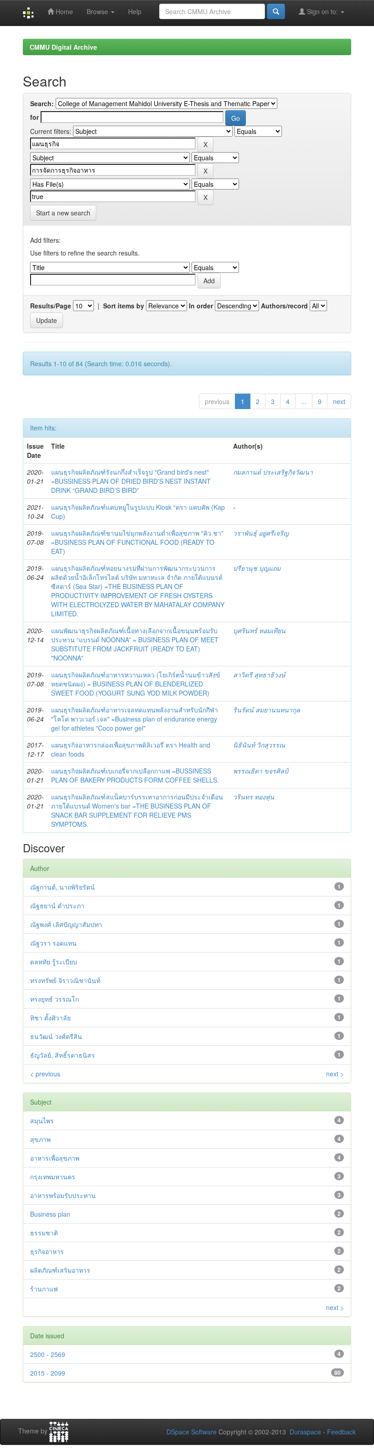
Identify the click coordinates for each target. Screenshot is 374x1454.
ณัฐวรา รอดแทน (53, 942)
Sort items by (123, 305)
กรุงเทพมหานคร (52, 1176)
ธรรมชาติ (44, 1232)
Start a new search (63, 212)
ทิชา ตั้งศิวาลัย (50, 1017)
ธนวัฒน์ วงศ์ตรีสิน (56, 1036)
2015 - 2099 (47, 1372)
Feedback (341, 1431)
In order (201, 305)
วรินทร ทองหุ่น (253, 796)
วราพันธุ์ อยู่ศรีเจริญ (261, 533)
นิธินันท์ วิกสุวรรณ (259, 744)
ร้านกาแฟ (44, 1288)
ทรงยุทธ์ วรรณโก (54, 998)
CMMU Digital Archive (63, 46)
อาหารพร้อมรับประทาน (63, 1195)
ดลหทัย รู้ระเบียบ (53, 961)
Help (134, 11)
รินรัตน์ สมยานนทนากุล (266, 709)
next (339, 401)
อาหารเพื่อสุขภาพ (54, 1157)
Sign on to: (322, 11)
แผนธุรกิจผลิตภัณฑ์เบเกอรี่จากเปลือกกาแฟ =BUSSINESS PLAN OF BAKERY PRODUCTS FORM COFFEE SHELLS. (135, 775)
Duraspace (305, 1431)
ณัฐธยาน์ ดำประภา (57, 905)
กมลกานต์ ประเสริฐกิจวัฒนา (273, 471)
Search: (42, 103)
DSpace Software (191, 1431)
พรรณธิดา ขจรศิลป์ (260, 770)
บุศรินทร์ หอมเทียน (259, 630)
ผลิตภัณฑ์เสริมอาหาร (60, 1270)
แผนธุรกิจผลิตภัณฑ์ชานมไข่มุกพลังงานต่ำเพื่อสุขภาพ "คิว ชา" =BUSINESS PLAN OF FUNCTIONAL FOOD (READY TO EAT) (137, 542)
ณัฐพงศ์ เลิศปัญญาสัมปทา (66, 924)
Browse (98, 11)
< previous (45, 1073)
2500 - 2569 (47, 1354)
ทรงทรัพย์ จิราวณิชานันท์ (65, 980)
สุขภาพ (40, 1139)
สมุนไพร (42, 1120)
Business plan (50, 1213)
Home (63, 11)
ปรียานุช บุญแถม (256, 568)
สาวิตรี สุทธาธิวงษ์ (259, 674)
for (34, 117)
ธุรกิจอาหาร (47, 1251)
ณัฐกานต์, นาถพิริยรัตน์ (62, 886)
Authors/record (284, 305)
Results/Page (50, 305)
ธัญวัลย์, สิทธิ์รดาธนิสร (62, 1055)
